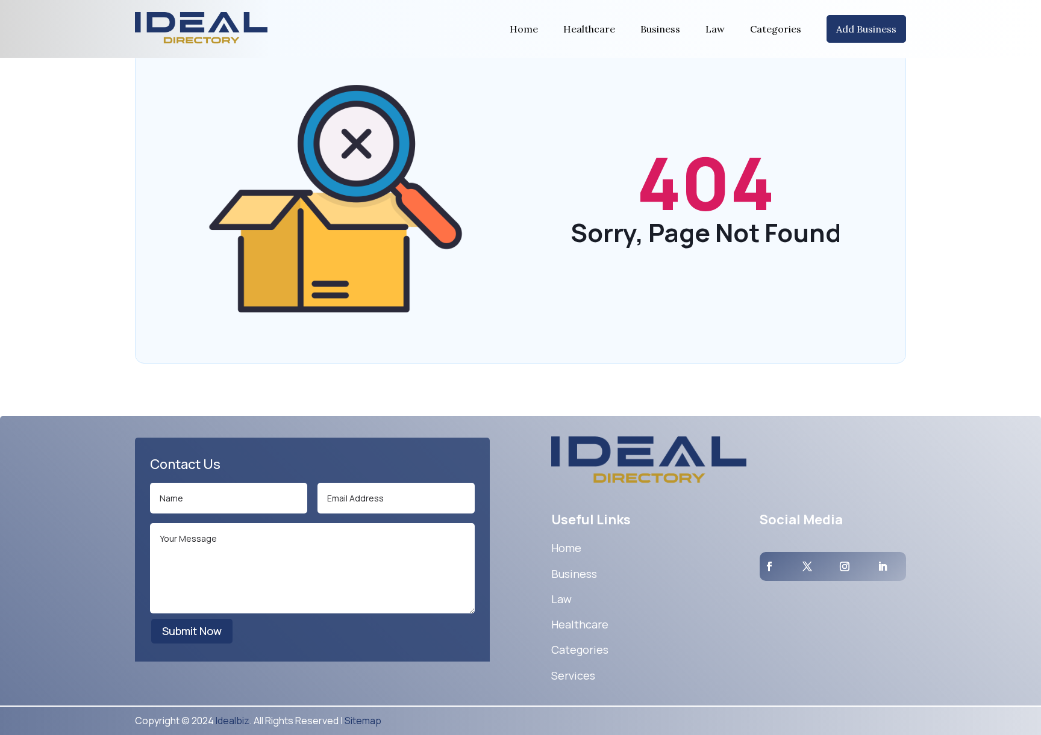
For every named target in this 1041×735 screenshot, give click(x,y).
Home (524, 29)
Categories (775, 29)
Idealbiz (232, 720)
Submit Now (192, 631)
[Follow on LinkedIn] (882, 566)
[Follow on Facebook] (769, 566)
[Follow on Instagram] (844, 566)
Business (660, 29)
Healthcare (589, 29)
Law (715, 29)
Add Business (866, 29)
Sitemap (363, 720)
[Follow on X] (807, 566)
